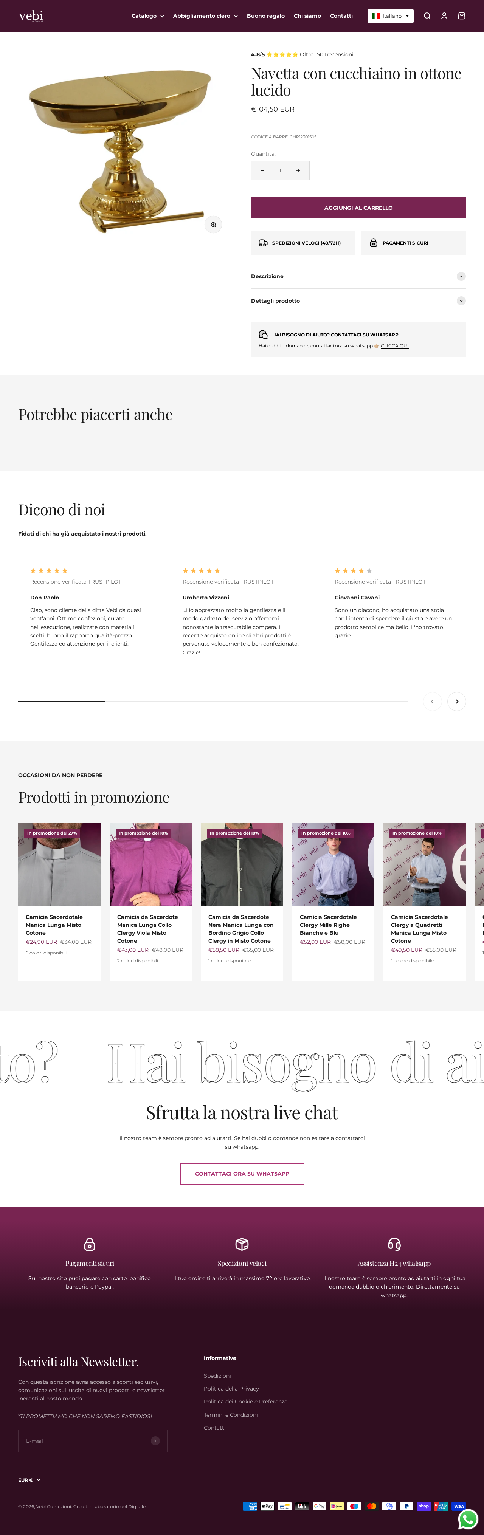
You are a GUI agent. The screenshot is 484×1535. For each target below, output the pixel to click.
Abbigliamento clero (201, 15)
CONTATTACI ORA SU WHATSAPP (242, 1173)
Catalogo (144, 15)
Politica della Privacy (231, 1388)
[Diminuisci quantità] (262, 170)
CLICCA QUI (395, 346)
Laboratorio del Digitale (119, 1506)
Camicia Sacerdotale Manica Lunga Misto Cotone (54, 925)
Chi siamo (307, 15)
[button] (391, 16)
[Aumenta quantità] (298, 170)
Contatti (341, 15)
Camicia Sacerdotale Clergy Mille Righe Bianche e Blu (328, 925)
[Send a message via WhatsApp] (468, 1519)
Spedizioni (217, 1375)
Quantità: (263, 153)
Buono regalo (266, 15)
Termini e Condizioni (231, 1414)
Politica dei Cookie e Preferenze (245, 1401)
